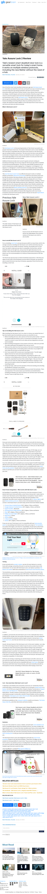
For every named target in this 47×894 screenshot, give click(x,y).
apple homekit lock (8, 811)
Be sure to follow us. (24, 749)
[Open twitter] (10, 883)
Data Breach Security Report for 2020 (22, 873)
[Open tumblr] (10, 884)
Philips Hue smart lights (11, 514)
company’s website (22, 700)
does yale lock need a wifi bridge (34, 813)
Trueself (20, 884)
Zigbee (39, 499)
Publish (41, 831)
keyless (4, 689)
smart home (34, 662)
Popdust (20, 882)
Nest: (6, 512)
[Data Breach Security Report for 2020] (23, 867)
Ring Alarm (8, 515)
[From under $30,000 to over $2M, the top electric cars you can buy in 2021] (8, 850)
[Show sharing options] (44, 142)
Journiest (25, 884)
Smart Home (20, 855)
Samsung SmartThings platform (13, 510)
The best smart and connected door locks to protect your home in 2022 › (22, 783)
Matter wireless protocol (20, 187)
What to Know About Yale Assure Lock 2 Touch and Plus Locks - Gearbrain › (22, 792)
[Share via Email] (24, 83)
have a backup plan (7, 733)
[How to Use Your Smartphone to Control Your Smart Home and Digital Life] (8, 867)
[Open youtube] (17, 883)
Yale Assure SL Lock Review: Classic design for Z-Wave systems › (19, 788)
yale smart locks (34, 814)
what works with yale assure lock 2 (31, 815)
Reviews (34, 2)
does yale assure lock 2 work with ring (14, 813)
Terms (40, 892)
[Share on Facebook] (7, 83)
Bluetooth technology (19, 175)
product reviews (18, 564)
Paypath (20, 885)
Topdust (24, 882)
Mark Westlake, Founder (8, 74)
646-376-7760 (4, 885)
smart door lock (33, 809)
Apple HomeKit (9, 508)
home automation (26, 811)
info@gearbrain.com (4, 883)
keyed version (38, 687)
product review (7, 809)
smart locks (14, 243)
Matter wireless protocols (11, 501)
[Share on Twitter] (16, 83)
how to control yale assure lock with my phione (16, 814)
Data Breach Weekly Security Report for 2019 (38, 873)
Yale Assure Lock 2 (23, 97)
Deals (39, 2)
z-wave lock (6, 810)
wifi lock (19, 810)
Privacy (36, 892)
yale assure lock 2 (8, 817)
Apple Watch (40, 192)
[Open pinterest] (14, 883)
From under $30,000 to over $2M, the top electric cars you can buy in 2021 (8, 858)
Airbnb (6, 520)
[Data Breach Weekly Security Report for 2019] (38, 867)
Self (33, 855)
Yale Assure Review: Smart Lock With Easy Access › (16, 786)
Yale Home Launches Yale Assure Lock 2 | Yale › (14, 798)
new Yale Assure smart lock (12, 174)
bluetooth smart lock (28, 810)
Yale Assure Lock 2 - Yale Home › (11, 800)
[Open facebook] (12, 883)
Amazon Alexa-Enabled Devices (13, 505)
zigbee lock (13, 810)
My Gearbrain (21, 2)
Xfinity (6, 517)
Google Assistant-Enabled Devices (13, 507)
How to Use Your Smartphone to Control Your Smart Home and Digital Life (8, 875)
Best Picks (28, 2)
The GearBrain (39, 525)
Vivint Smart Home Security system (35, 569)
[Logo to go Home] (8, 2)
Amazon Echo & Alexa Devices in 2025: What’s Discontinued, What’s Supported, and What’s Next (22, 859)
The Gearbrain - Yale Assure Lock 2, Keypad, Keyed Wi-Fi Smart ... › (20, 790)
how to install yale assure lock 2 (12, 815)
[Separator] (28, 83)
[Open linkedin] (12, 884)
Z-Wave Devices (9, 519)
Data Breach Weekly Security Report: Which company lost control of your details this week (38, 858)
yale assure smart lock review (20, 809)
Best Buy (8, 702)
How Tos (43, 2)
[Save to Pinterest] (20, 83)
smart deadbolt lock (38, 724)
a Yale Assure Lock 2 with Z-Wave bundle (19, 696)
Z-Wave (35, 499)
